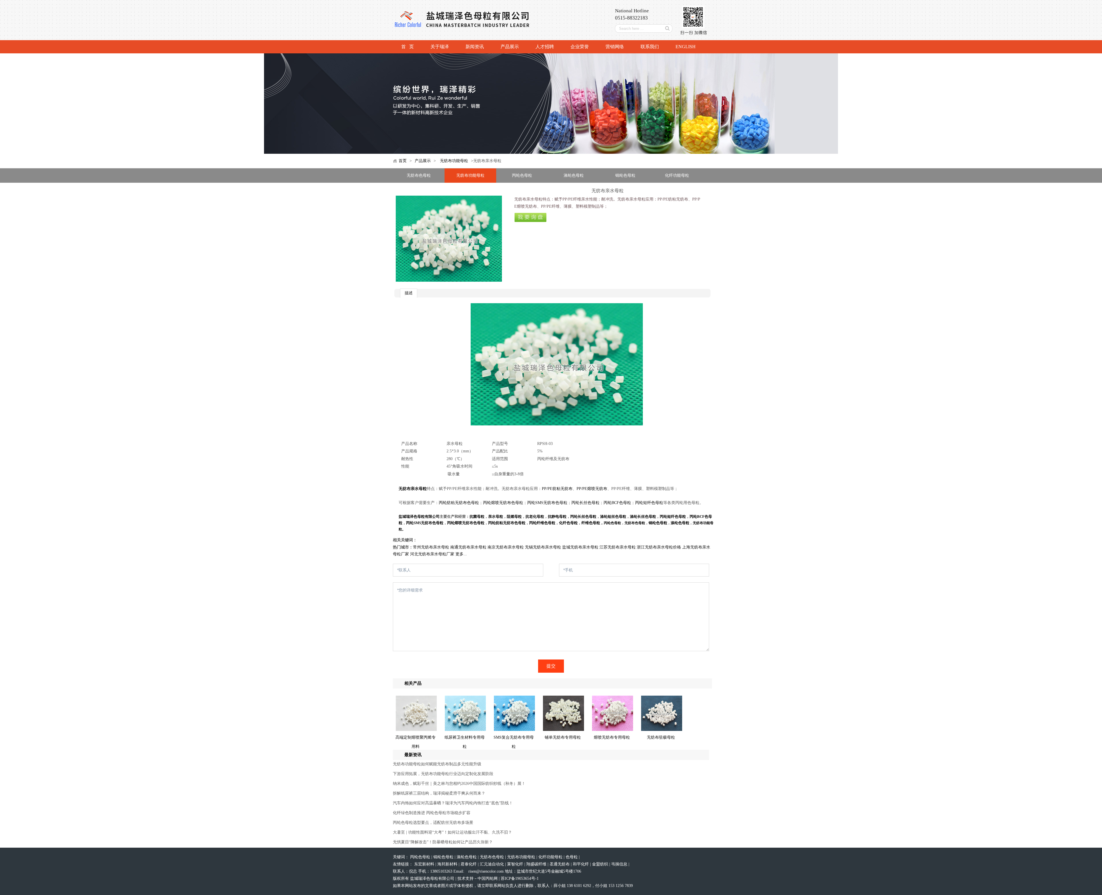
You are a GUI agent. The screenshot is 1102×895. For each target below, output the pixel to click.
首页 (403, 161)
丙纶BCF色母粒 (617, 503)
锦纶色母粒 (625, 175)
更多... (461, 554)
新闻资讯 (474, 46)
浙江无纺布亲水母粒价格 (659, 547)
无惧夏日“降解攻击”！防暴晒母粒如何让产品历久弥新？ (443, 842)
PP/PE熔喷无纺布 (592, 489)
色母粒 (572, 857)
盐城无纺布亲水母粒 (580, 547)
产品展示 (509, 46)
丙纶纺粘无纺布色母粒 (459, 503)
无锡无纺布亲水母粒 (543, 547)
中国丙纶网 (488, 878)
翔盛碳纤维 (537, 864)
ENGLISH (686, 46)
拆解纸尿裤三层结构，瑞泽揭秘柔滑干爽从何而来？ (439, 793)
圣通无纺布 (560, 864)
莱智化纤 (515, 864)
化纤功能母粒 (677, 175)
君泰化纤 (469, 864)
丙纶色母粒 (522, 175)
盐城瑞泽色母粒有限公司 (419, 516)
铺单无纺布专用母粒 (563, 737)
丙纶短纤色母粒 (649, 503)
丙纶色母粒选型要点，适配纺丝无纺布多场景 (433, 822)
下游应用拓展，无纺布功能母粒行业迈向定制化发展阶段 (443, 774)
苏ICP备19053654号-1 (520, 878)
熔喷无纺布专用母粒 (612, 737)
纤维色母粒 (590, 523)
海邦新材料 (448, 864)
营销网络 (615, 46)
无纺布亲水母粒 (413, 489)
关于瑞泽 (439, 46)
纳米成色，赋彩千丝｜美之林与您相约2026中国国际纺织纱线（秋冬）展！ (459, 783)
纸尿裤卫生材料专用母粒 (465, 742)
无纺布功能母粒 (454, 161)
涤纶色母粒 (574, 175)
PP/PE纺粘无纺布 (557, 489)
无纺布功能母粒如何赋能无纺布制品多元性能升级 (437, 764)
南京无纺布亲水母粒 (506, 547)
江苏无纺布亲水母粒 (617, 547)
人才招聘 (545, 46)
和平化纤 (581, 864)
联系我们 (650, 46)
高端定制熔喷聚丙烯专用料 (415, 742)
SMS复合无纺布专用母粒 (514, 742)
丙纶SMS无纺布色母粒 (547, 503)
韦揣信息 (619, 864)
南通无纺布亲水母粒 (468, 547)
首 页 (407, 46)
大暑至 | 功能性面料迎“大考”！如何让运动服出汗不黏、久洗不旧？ (452, 832)
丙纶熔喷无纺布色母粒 (503, 503)
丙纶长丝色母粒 (585, 503)
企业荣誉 (580, 46)
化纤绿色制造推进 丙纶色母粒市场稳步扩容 (431, 813)
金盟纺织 (600, 864)
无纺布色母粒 (419, 175)
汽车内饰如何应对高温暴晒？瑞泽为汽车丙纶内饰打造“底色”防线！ (453, 803)
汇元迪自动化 (492, 864)
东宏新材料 (424, 864)
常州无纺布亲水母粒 (431, 547)
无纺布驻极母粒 (661, 737)
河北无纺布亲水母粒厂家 (432, 554)
